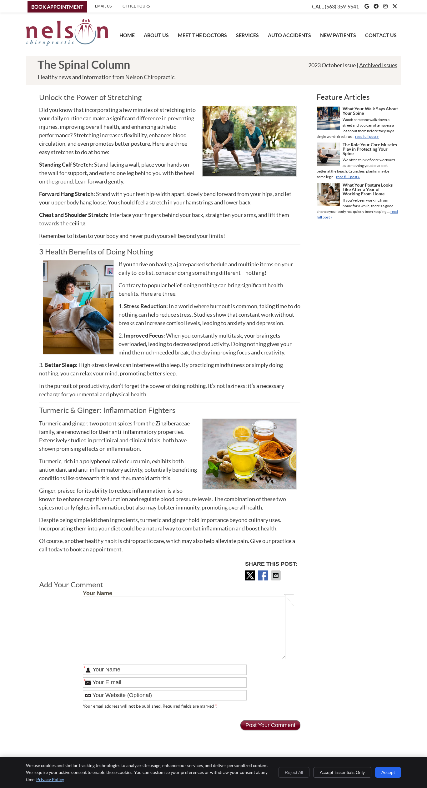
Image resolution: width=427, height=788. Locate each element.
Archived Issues (378, 65)
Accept (388, 772)
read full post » (367, 136)
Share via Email (276, 575)
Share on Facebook (263, 575)
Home (127, 35)
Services (247, 35)
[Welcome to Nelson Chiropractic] (67, 43)
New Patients (338, 35)
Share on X (250, 575)
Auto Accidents (289, 35)
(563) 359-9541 (342, 6)
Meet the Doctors (202, 35)
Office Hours (136, 6)
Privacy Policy (50, 779)
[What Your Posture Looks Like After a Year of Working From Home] (328, 195)
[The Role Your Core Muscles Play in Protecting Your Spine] (328, 155)
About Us (156, 35)
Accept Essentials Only (342, 772)
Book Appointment (57, 7)
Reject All (294, 772)
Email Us (103, 6)
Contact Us (381, 35)
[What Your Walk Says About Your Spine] (328, 119)
